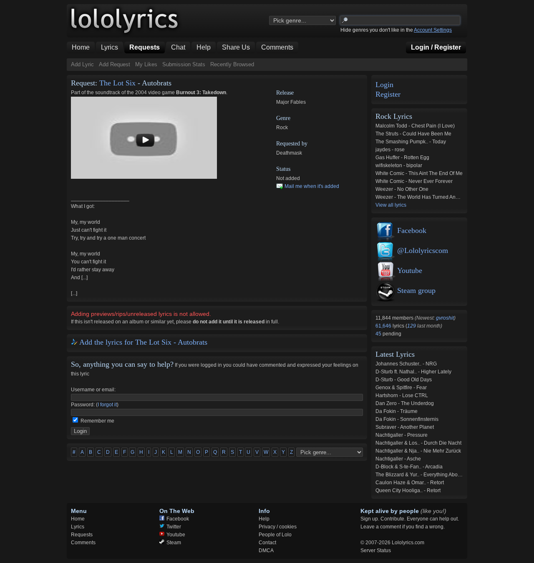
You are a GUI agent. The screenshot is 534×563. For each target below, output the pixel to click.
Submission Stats (183, 64)
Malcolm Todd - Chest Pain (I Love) (415, 126)
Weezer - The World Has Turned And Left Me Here (432, 197)
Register (387, 94)
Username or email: (93, 390)
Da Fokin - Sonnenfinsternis (406, 419)
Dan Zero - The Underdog (404, 403)
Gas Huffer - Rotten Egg (402, 157)
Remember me (97, 421)
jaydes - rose (390, 150)
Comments (83, 542)
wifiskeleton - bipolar (398, 165)
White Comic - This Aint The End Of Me (419, 173)
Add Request (114, 64)
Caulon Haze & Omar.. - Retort (409, 482)
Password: (83, 405)
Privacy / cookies (278, 527)
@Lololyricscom (422, 250)
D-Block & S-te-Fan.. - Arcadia (409, 467)
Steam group (416, 290)
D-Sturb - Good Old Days (403, 380)
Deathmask (289, 153)
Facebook (411, 230)
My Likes (146, 64)
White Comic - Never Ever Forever (414, 181)
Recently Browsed (232, 64)
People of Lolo (275, 535)
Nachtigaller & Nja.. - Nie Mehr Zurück (418, 451)
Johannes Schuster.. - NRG (406, 364)
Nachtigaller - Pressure (401, 435)
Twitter (173, 527)
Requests (82, 535)
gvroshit (445, 318)
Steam (173, 542)
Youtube (409, 270)
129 (411, 326)
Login (384, 85)
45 (379, 334)
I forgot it (107, 405)
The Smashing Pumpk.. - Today (410, 142)
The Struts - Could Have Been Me (413, 134)
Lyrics (77, 527)
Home (78, 519)
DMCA (266, 550)
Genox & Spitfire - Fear (401, 387)
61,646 (384, 326)
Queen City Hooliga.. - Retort (408, 490)
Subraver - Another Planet (404, 427)
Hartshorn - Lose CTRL (401, 395)
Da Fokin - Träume (396, 411)
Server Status (375, 550)
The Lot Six (117, 83)
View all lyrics (390, 205)
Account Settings (433, 30)
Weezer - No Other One (401, 189)
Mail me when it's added (312, 186)
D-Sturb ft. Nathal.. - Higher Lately (413, 372)
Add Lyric (82, 64)
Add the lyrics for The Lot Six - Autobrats (143, 342)
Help (264, 519)
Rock (282, 127)
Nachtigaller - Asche (398, 459)
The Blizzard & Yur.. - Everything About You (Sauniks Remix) (443, 475)
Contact (267, 542)
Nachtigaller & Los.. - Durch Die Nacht (418, 443)
